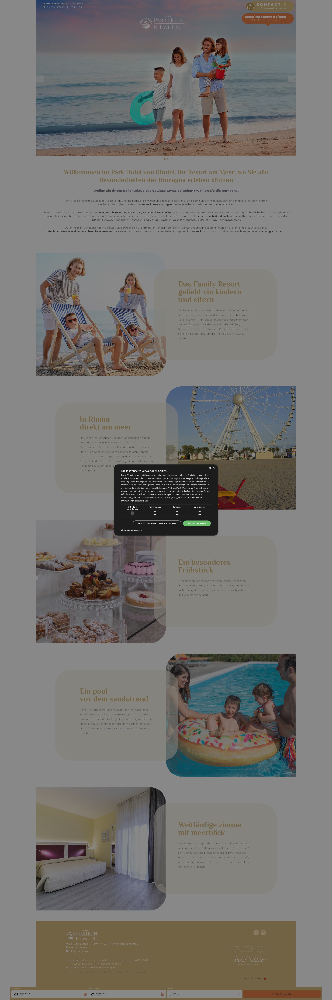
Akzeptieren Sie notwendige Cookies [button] (157, 523)
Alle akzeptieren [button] (197, 523)
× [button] (214, 468)
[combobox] (210, 468)
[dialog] (166, 500)
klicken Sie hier (141, 500)
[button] (131, 530)
